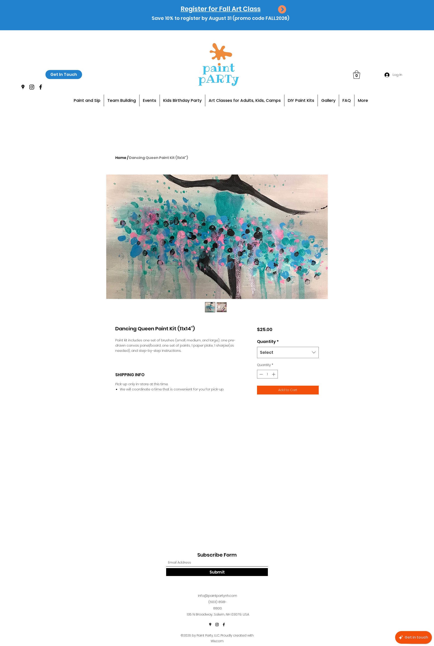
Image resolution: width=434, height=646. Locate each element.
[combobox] (288, 352)
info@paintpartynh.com (217, 595)
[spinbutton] (267, 374)
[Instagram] (31, 87)
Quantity (268, 341)
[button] (356, 74)
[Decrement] (261, 374)
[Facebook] (40, 87)
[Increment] (274, 374)
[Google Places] (23, 87)
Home (120, 157)
